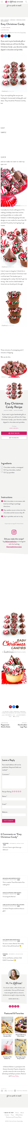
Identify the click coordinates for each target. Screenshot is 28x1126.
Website (4, 812)
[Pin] (2, 35)
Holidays (6, 20)
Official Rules (19, 1115)
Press (12, 1115)
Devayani (6, 843)
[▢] (2, 467)
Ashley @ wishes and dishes (12, 892)
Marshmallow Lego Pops (22, 725)
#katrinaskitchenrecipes (14, 546)
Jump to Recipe (6, 27)
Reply (4, 955)
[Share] (5, 35)
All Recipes (6, 711)
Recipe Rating (6, 791)
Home (2, 20)
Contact (7, 1115)
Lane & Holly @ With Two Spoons (13, 904)
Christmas (12, 20)
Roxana (5, 954)
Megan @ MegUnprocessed (11, 878)
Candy (11, 711)
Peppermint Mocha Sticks (5, 725)
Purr (22, 1121)
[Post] (8, 35)
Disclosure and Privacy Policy (13, 1117)
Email (4, 804)
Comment (6, 774)
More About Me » (14, 999)
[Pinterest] (15, 1006)
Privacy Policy (23, 32)
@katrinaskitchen (11, 541)
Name (4, 796)
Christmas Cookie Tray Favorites (13, 712)
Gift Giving (18, 713)
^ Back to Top (8, 1113)
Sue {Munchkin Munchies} (11, 939)
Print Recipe (14, 433)
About (22, 1113)
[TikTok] (18, 1006)
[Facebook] (10, 1006)
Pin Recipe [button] (15, 438)
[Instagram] (12, 1006)
